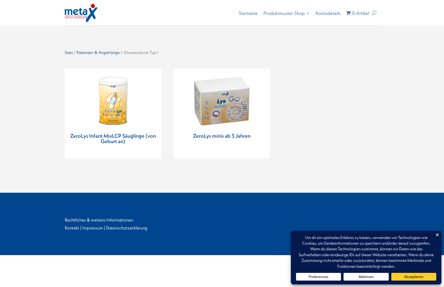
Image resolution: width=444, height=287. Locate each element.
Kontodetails (328, 13)
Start (69, 52)
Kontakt (72, 228)
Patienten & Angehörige (98, 52)
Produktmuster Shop (284, 13)
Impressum (92, 228)
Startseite (248, 13)
